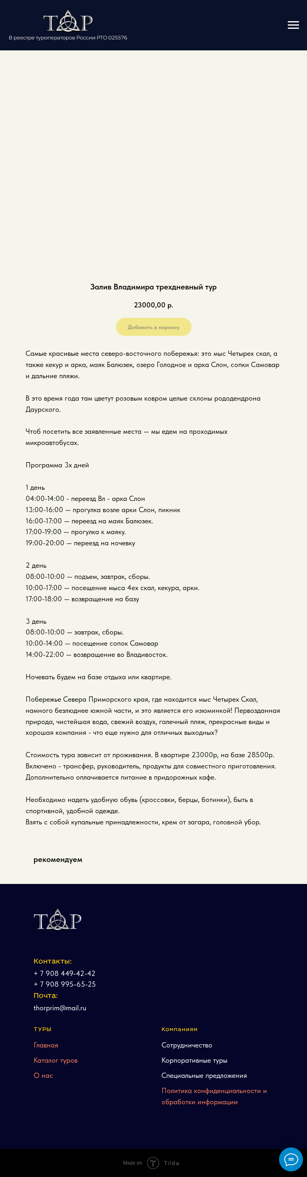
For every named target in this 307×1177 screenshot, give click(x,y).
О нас (43, 1075)
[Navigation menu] (293, 25)
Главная (46, 1045)
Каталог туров (56, 1060)
